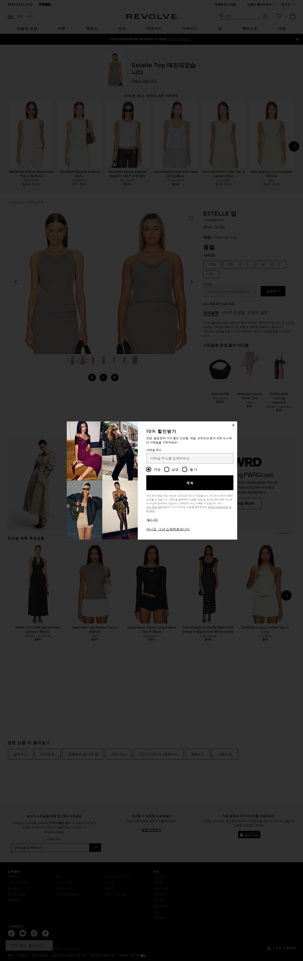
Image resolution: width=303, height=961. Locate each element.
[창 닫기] (233, 425)
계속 (190, 483)
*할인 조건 (152, 519)
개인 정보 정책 (154, 507)
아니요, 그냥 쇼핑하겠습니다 (168, 529)
